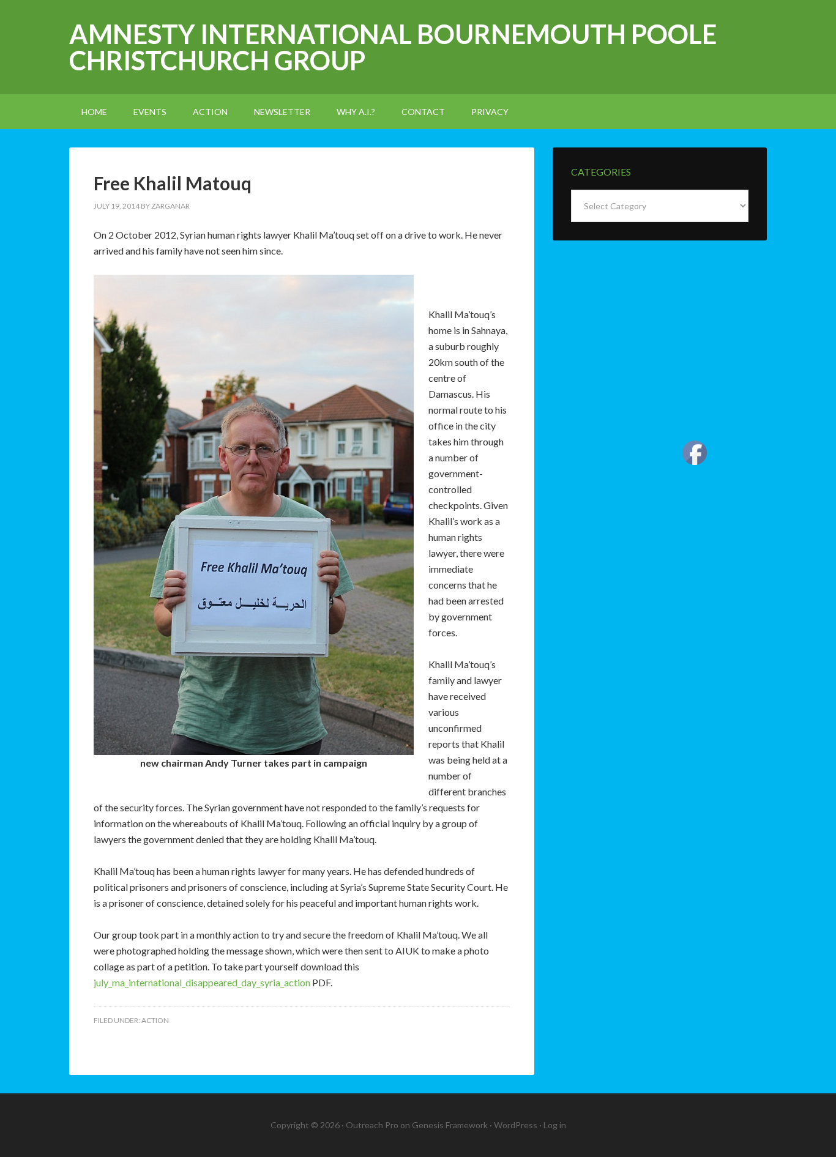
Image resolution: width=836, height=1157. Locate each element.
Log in (554, 1125)
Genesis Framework (450, 1125)
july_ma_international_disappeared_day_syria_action (202, 982)
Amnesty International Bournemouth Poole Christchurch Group (393, 47)
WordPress (515, 1125)
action (155, 1020)
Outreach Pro (372, 1125)
